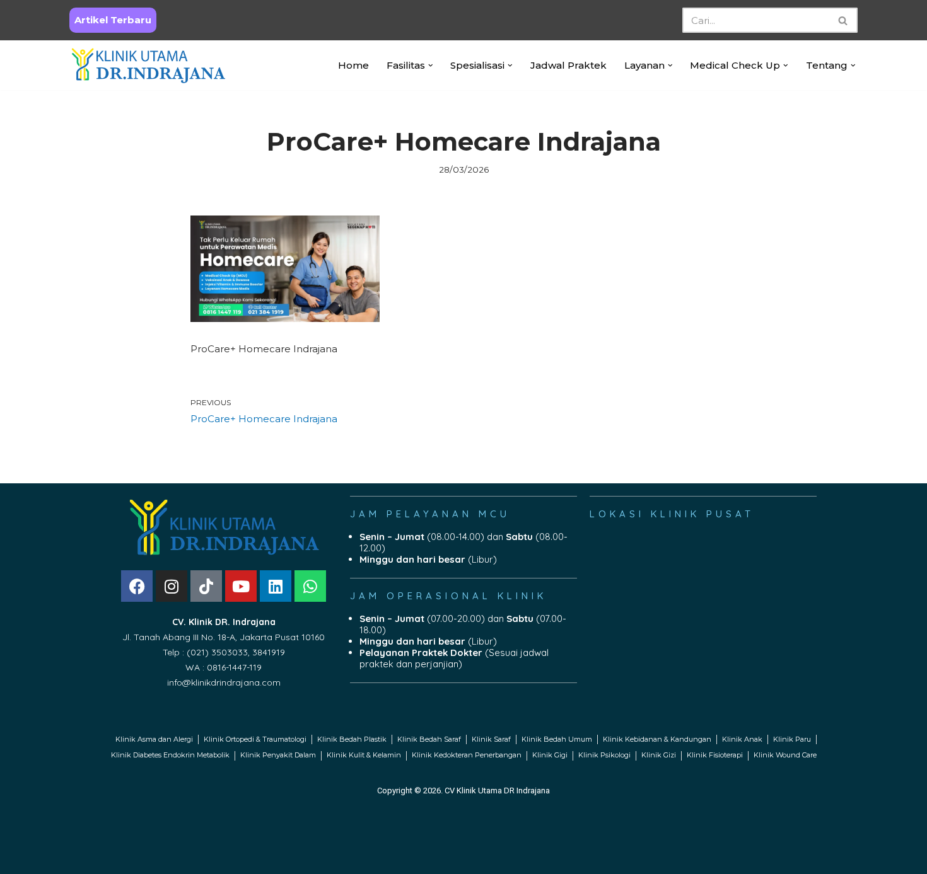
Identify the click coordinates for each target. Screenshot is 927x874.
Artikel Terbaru (112, 20)
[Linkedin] (275, 586)
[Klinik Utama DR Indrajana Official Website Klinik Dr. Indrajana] (148, 65)
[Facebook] (137, 586)
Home (353, 65)
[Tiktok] (206, 586)
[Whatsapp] (310, 586)
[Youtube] (241, 586)
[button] (430, 65)
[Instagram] (171, 586)
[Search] (843, 20)
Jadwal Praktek (568, 65)
